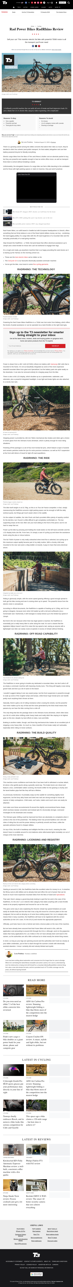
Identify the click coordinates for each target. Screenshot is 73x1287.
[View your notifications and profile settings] (56, 2)
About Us (47, 1261)
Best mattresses (36, 1241)
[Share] (33, 46)
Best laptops (36, 1231)
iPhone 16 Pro (20, 1231)
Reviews (53, 142)
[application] (36, 187)
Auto (50, 7)
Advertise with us (44, 1264)
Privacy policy (20, 1264)
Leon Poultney (28, 142)
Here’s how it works (56, 49)
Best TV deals (52, 1237)
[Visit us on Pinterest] (32, 3)
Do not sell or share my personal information (36, 1268)
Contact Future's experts (33, 1261)
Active (25, 7)
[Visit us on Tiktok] (44, 3)
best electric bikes (21, 257)
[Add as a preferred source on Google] (36, 1274)
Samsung (54, 364)
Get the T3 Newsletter (28, 12)
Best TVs (36, 1234)
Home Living (34, 7)
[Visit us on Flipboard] (41, 3)
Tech (19, 7)
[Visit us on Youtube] (35, 3)
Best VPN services (21, 1244)
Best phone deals (52, 1231)
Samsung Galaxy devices (20, 1235)
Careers (55, 1264)
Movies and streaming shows (21, 1239)
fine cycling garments (40, 264)
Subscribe (62, 2)
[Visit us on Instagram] (38, 3)
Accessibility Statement (14, 1261)
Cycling (39, 26)
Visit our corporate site (57, 1281)
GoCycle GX (12, 261)
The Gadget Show (61, 12)
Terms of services (29, 351)
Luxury (43, 7)
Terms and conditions (59, 1261)
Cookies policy (31, 1264)
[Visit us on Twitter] (29, 3)
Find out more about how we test (9, 136)
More (57, 7)
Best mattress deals (52, 1234)
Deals (13, 12)
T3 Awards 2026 (45, 12)
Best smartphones (36, 1237)
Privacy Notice (58, 351)
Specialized (60, 895)
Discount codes (52, 1241)
